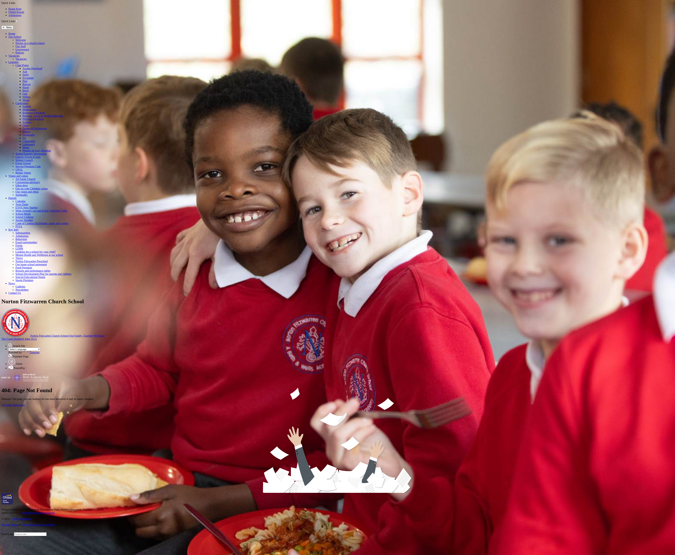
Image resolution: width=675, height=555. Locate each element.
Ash (24, 71)
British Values (23, 172)
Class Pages (22, 65)
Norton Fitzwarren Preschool (31, 261)
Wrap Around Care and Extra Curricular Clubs (41, 210)
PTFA (18, 226)
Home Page (14, 8)
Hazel (25, 87)
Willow (26, 96)
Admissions (14, 15)
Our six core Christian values (31, 188)
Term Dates (21, 204)
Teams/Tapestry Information (31, 153)
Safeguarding (22, 232)
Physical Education (33, 118)
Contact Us (14, 292)
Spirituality (21, 194)
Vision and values (18, 175)
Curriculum (21, 103)
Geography (28, 134)
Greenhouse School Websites (38, 524)
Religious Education (33, 112)
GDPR (19, 248)
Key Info (13, 229)
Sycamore (28, 77)
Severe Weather (24, 220)
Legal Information (22, 518)
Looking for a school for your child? (35, 251)
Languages (28, 144)
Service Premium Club (28, 166)
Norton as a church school (29, 43)
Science (26, 122)
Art (24, 137)
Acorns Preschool (32, 68)
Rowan (26, 84)
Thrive (19, 258)
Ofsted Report (16, 12)
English (26, 106)
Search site (7, 534)
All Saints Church (25, 179)
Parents (12, 198)
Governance (22, 49)
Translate (35, 352)
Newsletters (21, 289)
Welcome (20, 39)
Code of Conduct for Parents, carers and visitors (42, 223)
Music (25, 147)
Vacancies (14, 55)
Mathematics (29, 109)
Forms (18, 245)
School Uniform (24, 217)
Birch (25, 90)
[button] (16, 21)
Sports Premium (24, 280)
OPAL (19, 169)
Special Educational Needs (30, 277)
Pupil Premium (23, 267)
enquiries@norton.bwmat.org (38, 512)
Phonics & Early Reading (36, 150)
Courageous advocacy (27, 182)
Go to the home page (13, 404)
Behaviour (21, 239)
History (26, 131)
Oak (24, 93)
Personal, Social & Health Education (42, 115)
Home (11, 33)
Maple (26, 100)
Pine (24, 81)
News (11, 283)
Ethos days (21, 185)
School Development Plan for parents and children (43, 273)
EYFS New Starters (26, 207)
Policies (19, 52)
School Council (24, 160)
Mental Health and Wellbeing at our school (39, 254)
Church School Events (27, 156)
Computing (28, 141)
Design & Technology (34, 128)
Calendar (20, 201)
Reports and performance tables (32, 270)
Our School (14, 36)
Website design (9, 524)
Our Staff (20, 46)
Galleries (20, 286)
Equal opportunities (26, 242)
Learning (13, 62)
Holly (25, 74)
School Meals (23, 213)
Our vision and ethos (26, 191)
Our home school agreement (31, 264)
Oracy (25, 125)
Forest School (23, 163)
